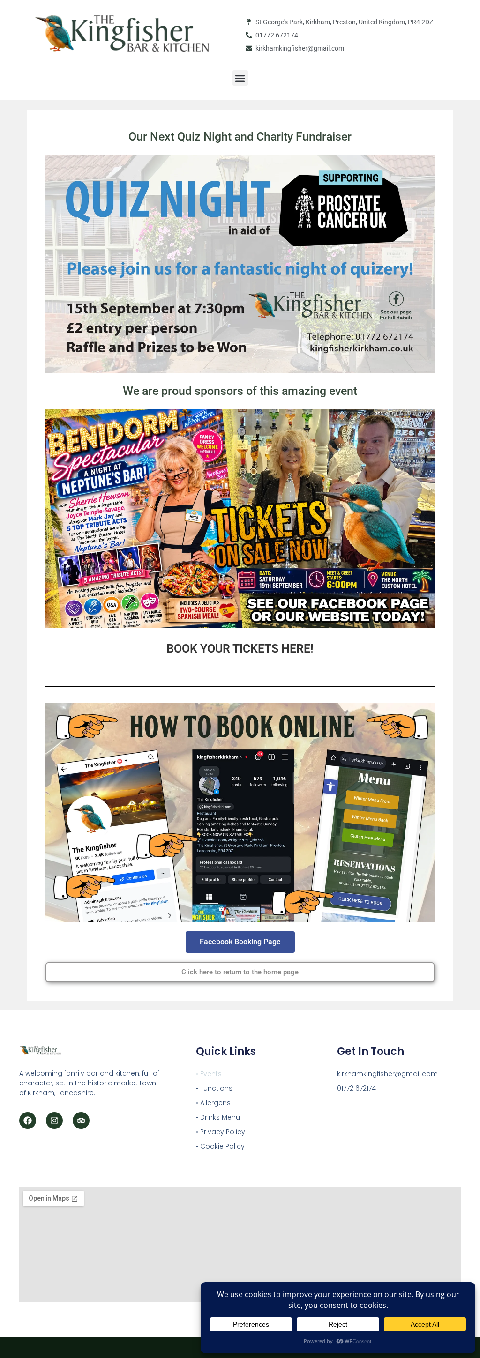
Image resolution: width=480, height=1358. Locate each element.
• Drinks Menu (218, 1117)
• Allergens (213, 1102)
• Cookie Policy (220, 1146)
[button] (240, 78)
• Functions (214, 1088)
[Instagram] (54, 1120)
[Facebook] (27, 1120)
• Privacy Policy (220, 1131)
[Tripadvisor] (81, 1120)
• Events (209, 1073)
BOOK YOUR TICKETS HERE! (240, 648)
